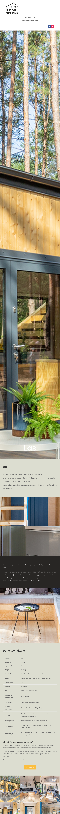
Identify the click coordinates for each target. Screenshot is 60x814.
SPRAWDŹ (30, 767)
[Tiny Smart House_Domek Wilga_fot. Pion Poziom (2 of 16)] (50, 801)
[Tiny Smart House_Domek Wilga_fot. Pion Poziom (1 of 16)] (30, 801)
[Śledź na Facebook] (49, 26)
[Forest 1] (10, 801)
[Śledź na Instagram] (52, 26)
